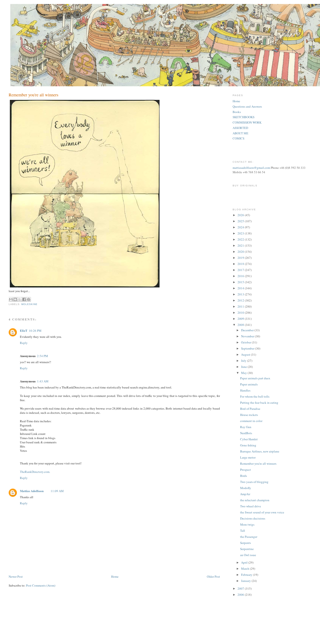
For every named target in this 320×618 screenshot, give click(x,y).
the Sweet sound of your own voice (262, 512)
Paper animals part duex (255, 378)
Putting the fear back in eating (259, 402)
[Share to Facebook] (24, 299)
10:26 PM (35, 330)
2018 (241, 264)
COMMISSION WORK (247, 122)
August (246, 354)
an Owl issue (248, 555)
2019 (241, 258)
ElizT (23, 330)
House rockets (249, 415)
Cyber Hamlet (249, 439)
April (244, 562)
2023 (241, 233)
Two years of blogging (254, 482)
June (244, 367)
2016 (241, 276)
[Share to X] (19, 299)
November (248, 336)
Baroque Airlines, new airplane (259, 451)
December (247, 330)
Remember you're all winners (258, 463)
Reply (24, 343)
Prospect (245, 469)
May (244, 373)
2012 (241, 300)
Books (237, 112)
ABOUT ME (240, 133)
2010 (241, 312)
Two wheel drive (250, 506)
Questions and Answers (247, 106)
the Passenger (248, 537)
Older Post (213, 576)
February (247, 575)
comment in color (251, 421)
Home (115, 576)
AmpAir (245, 494)
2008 (241, 325)
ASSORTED (240, 128)
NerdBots (246, 433)
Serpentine (247, 549)
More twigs (247, 524)
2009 (241, 319)
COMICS (238, 138)
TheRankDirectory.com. (35, 472)
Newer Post (16, 576)
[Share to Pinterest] (28, 299)
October (246, 342)
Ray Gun (245, 427)
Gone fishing (248, 445)
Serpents (245, 543)
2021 (241, 245)
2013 (241, 294)
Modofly (245, 488)
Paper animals (249, 384)
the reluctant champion (254, 500)
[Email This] (10, 299)
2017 (241, 270)
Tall (242, 530)
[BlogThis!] (15, 299)
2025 (241, 221)
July (244, 360)
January (246, 581)
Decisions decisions (252, 518)
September (248, 348)
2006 (241, 594)
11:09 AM (57, 491)
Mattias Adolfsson (32, 491)
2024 (241, 227)
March (245, 568)
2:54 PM (42, 356)
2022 (241, 239)
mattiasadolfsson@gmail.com (251, 168)
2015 (241, 282)
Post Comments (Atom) (40, 585)
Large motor (248, 457)
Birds (243, 476)
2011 (241, 306)
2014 (241, 288)
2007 (241, 588)
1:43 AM (42, 381)
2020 (241, 251)
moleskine (29, 304)
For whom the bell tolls (254, 396)
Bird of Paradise (250, 409)
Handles (245, 390)
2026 (241, 215)
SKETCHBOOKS (243, 117)
